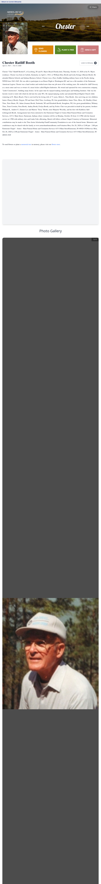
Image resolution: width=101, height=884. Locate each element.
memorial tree (26, 144)
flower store (56, 144)
